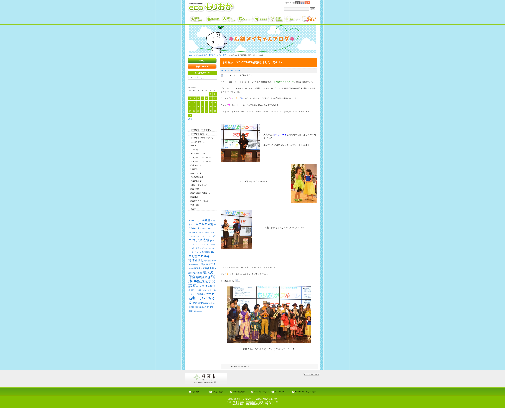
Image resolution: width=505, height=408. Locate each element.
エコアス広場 (198, 240)
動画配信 (194, 169)
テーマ (193, 146)
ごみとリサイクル (197, 142)
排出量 (210, 268)
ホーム (202, 61)
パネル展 (194, 150)
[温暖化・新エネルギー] (197, 18)
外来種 (195, 265)
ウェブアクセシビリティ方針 (305, 392)
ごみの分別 (206, 224)
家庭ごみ (211, 264)
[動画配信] (261, 18)
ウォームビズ (208, 236)
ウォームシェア (194, 236)
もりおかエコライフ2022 (200, 161)
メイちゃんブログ (197, 153)
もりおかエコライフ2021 (200, 157)
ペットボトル (210, 248)
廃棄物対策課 (200, 268)
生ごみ (198, 286)
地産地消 (207, 261)
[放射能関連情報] (277, 18)
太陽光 (202, 264)
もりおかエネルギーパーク (203, 232)
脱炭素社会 (207, 303)
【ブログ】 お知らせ (199, 134)
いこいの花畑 (202, 220)
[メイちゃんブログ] (308, 18)
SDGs (191, 220)
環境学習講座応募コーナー (201, 193)
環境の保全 (195, 189)
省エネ (193, 209)
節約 (195, 303)
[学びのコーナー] (245, 18)
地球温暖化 (196, 260)
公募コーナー (195, 165)
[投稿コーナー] (293, 18)
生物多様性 (208, 286)
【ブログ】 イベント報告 (200, 130)
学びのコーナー (196, 173)
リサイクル (194, 252)
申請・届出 (195, 205)
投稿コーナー (202, 66)
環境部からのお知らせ (199, 201)
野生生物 (199, 311)
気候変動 (197, 272)
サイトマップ (279, 392)
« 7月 (190, 119)
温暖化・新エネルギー (199, 185)
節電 (200, 303)
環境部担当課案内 (239, 392)
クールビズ (206, 244)
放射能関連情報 (196, 177)
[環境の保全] (213, 18)
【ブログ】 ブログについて (201, 138)
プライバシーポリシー (261, 392)
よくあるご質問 (217, 392)
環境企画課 (203, 277)
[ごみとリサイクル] (229, 18)
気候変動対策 (195, 181)
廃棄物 (191, 268)
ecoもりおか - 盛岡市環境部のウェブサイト (252, 404)
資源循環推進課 (200, 307)
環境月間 (194, 197)
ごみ (195, 224)
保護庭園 (205, 252)
